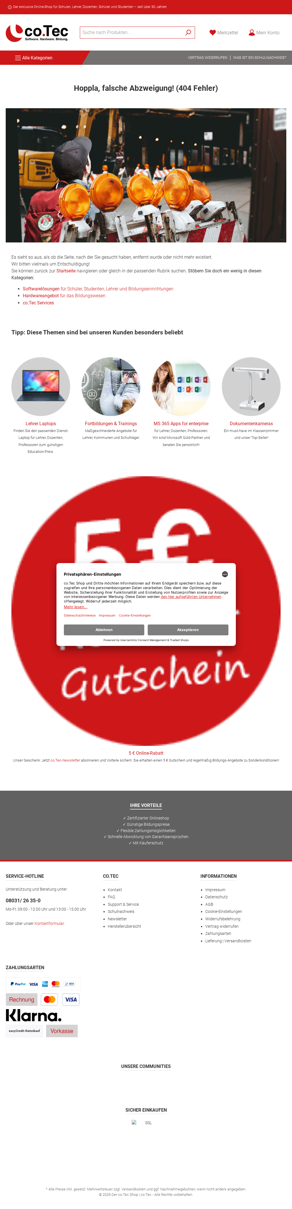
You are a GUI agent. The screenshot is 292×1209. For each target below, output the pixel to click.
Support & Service (123, 904)
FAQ (111, 897)
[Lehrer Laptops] (40, 386)
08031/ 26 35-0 (23, 900)
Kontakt (115, 889)
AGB (209, 904)
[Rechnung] (22, 999)
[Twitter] (146, 1083)
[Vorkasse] (62, 1031)
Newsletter (117, 919)
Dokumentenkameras (251, 423)
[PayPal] (43, 983)
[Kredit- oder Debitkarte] (60, 999)
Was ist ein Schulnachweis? (259, 57)
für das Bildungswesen (64, 295)
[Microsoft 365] (181, 386)
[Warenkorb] (288, 30)
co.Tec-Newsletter (65, 760)
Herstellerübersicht (124, 926)
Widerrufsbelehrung (222, 919)
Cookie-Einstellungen (223, 911)
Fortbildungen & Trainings (111, 423)
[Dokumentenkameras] (251, 386)
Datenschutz (216, 897)
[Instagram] (132, 1083)
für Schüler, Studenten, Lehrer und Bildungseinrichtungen (98, 289)
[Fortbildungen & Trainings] (111, 386)
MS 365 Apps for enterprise (181, 423)
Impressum (215, 889)
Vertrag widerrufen (207, 57)
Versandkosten (133, 1189)
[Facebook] (118, 1083)
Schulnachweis (121, 911)
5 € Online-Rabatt (146, 753)
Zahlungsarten (218, 933)
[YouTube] (159, 1083)
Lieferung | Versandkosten (228, 941)
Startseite (66, 271)
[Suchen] (188, 33)
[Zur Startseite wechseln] (37, 32)
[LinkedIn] (173, 1083)
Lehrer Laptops (41, 423)
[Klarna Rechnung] (34, 1015)
